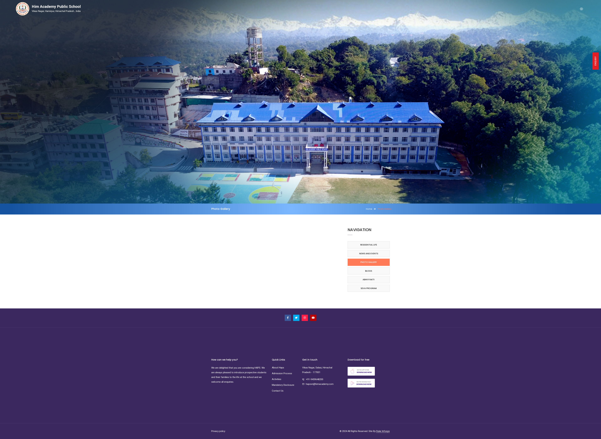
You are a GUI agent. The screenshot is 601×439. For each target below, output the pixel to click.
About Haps (278, 367)
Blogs (368, 270)
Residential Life (368, 244)
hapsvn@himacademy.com (320, 384)
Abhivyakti (369, 279)
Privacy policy (218, 431)
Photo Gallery (368, 262)
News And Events (368, 253)
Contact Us (277, 390)
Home (369, 208)
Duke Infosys (383, 431)
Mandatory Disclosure (283, 385)
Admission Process (282, 373)
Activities (276, 379)
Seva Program (369, 288)
